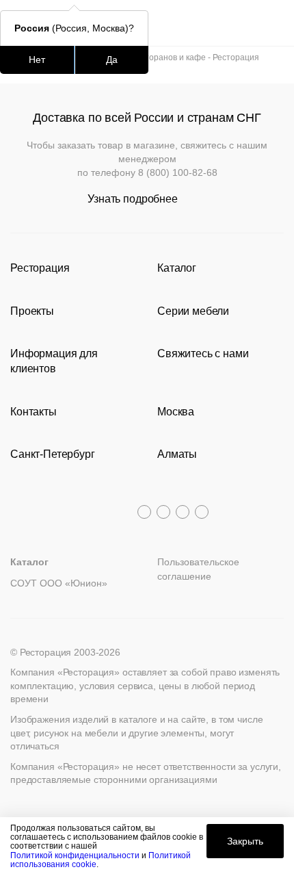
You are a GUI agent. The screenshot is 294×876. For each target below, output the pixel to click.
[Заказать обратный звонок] (274, 23)
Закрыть (245, 841)
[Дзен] (202, 512)
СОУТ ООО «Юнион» (58, 583)
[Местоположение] (249, 23)
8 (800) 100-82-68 (177, 172)
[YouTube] (163, 512)
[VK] (182, 512)
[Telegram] (144, 512)
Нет (37, 59)
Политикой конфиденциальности (74, 855)
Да (112, 59)
